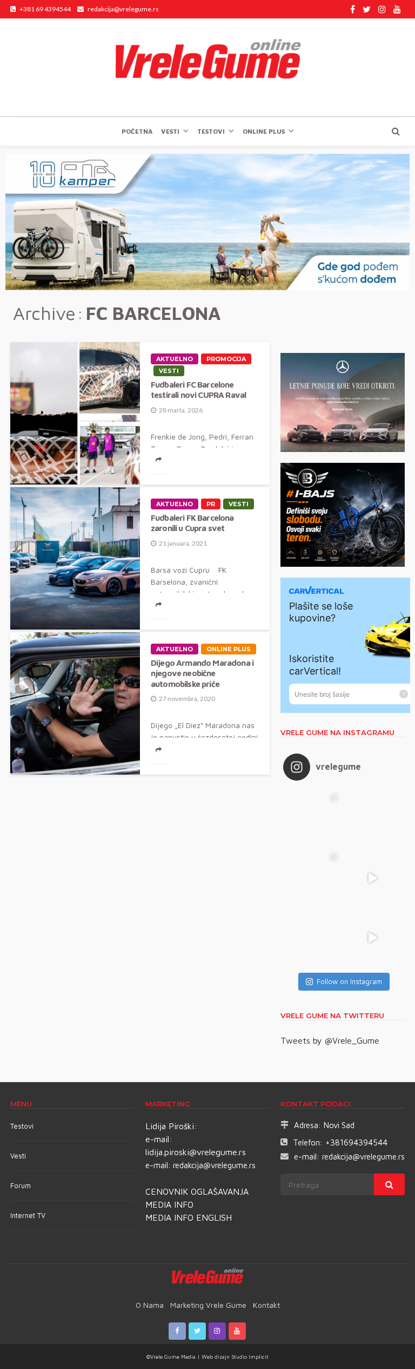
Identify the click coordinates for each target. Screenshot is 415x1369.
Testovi (22, 1126)
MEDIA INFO (169, 1204)
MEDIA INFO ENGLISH (188, 1217)
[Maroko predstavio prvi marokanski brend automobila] (372, 818)
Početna (137, 131)
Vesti (170, 131)
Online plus (264, 131)
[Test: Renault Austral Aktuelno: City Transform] (372, 878)
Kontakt (266, 1304)
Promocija (226, 359)
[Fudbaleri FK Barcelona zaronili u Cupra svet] (75, 558)
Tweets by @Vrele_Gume (329, 1040)
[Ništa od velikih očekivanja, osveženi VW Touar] (313, 818)
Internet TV (27, 1215)
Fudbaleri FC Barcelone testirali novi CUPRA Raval (198, 389)
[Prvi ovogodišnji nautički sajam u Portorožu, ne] (313, 938)
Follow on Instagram (349, 981)
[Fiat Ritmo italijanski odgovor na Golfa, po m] (313, 878)
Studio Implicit (249, 1356)
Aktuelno (174, 359)
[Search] (395, 131)
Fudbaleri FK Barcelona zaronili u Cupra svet (192, 523)
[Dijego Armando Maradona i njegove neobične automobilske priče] (75, 703)
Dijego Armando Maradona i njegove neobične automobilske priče (202, 673)
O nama (150, 1304)
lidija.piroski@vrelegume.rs (195, 1152)
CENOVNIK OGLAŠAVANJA (197, 1191)
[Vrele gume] (207, 67)
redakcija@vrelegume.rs (214, 1165)
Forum (20, 1185)
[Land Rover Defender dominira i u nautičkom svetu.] (372, 938)
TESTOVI (211, 131)
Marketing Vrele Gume (208, 1304)
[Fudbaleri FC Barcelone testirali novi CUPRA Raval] (75, 413)
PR (210, 504)
